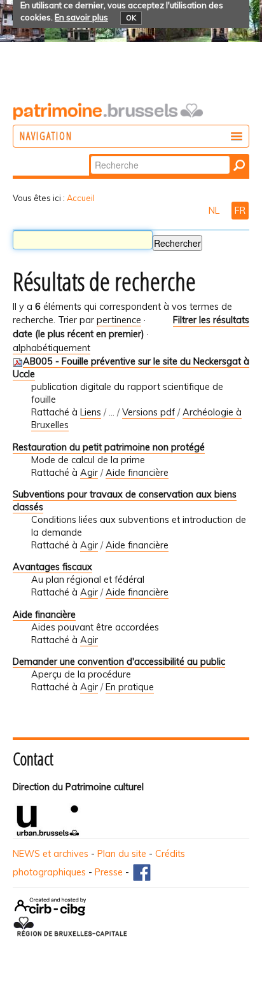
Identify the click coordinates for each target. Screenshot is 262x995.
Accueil (81, 198)
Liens (90, 412)
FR (240, 210)
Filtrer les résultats (211, 320)
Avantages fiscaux (52, 567)
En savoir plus (81, 17)
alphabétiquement (51, 348)
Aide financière (137, 472)
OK (131, 17)
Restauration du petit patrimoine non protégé (109, 447)
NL (215, 210)
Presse (109, 872)
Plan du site (121, 853)
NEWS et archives (50, 853)
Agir (89, 472)
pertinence (119, 320)
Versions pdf (148, 412)
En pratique (130, 687)
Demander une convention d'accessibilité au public (119, 661)
